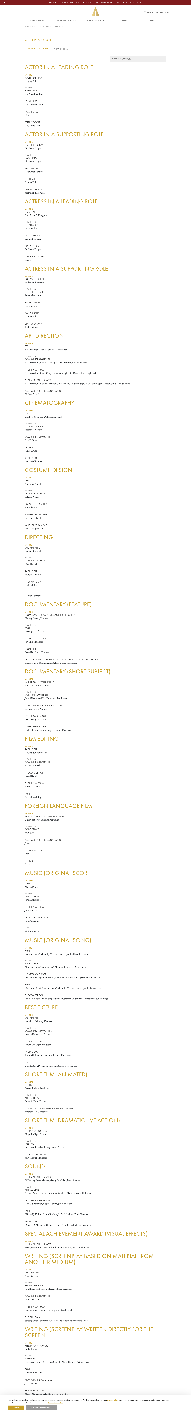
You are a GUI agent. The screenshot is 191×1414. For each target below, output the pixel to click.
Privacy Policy (112, 1400)
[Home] (95, 11)
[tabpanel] (95, 725)
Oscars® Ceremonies (51, 27)
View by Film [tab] (61, 48)
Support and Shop (95, 20)
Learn (124, 20)
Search (150, 12)
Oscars (35, 27)
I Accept (16, 1408)
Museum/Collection (67, 20)
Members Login (162, 12)
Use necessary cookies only (41, 1408)
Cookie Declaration (55, 1402)
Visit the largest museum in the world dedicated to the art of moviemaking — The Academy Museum (95, 2)
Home (27, 27)
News (152, 20)
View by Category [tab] (38, 48)
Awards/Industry (38, 20)
